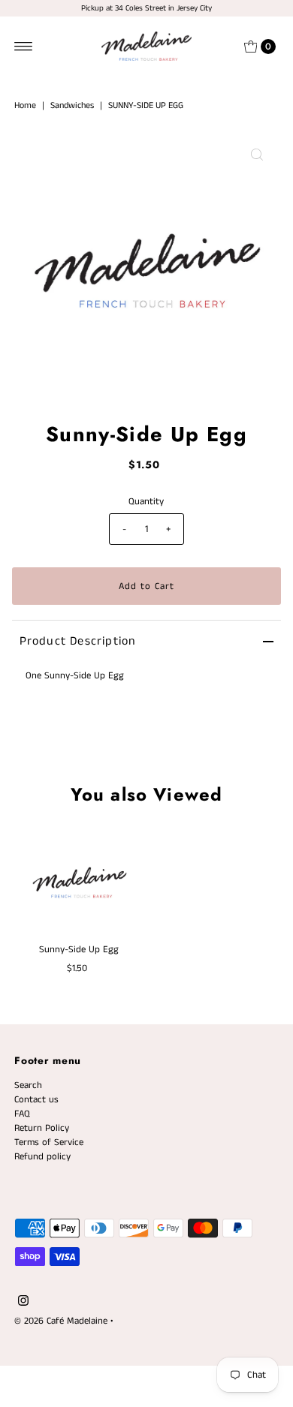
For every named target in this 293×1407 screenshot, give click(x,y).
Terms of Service (48, 1142)
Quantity (146, 501)
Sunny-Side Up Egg (79, 949)
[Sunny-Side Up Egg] (79, 880)
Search (28, 1085)
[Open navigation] (23, 46)
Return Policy (41, 1128)
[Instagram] (23, 1302)
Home (25, 105)
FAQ (22, 1113)
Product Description (78, 641)
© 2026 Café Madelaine (60, 1320)
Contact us (36, 1099)
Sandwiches (72, 105)
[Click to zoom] (256, 154)
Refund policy (42, 1156)
